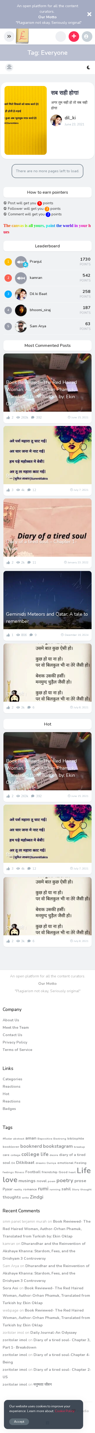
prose (80, 1181)
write (25, 1198)
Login (87, 36)
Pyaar (8, 1189)
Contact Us (12, 1034)
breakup (79, 1147)
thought (86, 1189)
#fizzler (7, 1139)
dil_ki (70, 118)
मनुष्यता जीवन (43, 1384)
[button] (9, 36)
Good (63, 1172)
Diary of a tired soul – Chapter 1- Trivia (41, 545)
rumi (43, 1188)
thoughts (12, 1197)
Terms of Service (17, 1049)
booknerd (31, 1146)
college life (35, 1154)
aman (30, 1138)
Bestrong (59, 1139)
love (10, 1180)
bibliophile (75, 1138)
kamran (36, 277)
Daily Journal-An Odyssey (53, 1332)
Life (84, 1170)
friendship (50, 1172)
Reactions (11, 1086)
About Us (11, 1020)
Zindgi (36, 1197)
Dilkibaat (25, 1162)
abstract (18, 1139)
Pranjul (36, 261)
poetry (64, 1180)
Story (75, 1189)
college (15, 1155)
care (6, 1155)
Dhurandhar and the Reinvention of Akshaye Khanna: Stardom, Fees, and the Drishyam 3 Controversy (44, 1251)
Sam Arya (38, 326)
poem (51, 1181)
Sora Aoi (10, 1288)
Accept (19, 1421)
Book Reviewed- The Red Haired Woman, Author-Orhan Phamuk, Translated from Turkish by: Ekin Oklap (41, 393)
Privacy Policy (15, 1042)
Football (33, 1171)
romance (30, 1189)
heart (72, 1172)
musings (27, 1181)
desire (54, 1155)
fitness (19, 1172)
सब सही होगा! (65, 93)
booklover (11, 1146)
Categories (12, 1079)
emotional (65, 1162)
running (55, 1189)
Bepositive (44, 1139)
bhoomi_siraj (40, 309)
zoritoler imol (15, 1340)
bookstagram (58, 1146)
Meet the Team (16, 1027)
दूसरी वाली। (16, 694)
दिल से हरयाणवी (19, 476)
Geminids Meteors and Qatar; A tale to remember (47, 617)
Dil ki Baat (38, 293)
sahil (66, 1189)
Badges (9, 1108)
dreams (41, 1163)
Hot (6, 1093)
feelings (8, 1172)
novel (42, 1180)
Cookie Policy (64, 1411)
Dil (13, 1163)
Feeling (80, 1162)
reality (18, 1189)
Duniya (51, 1163)
